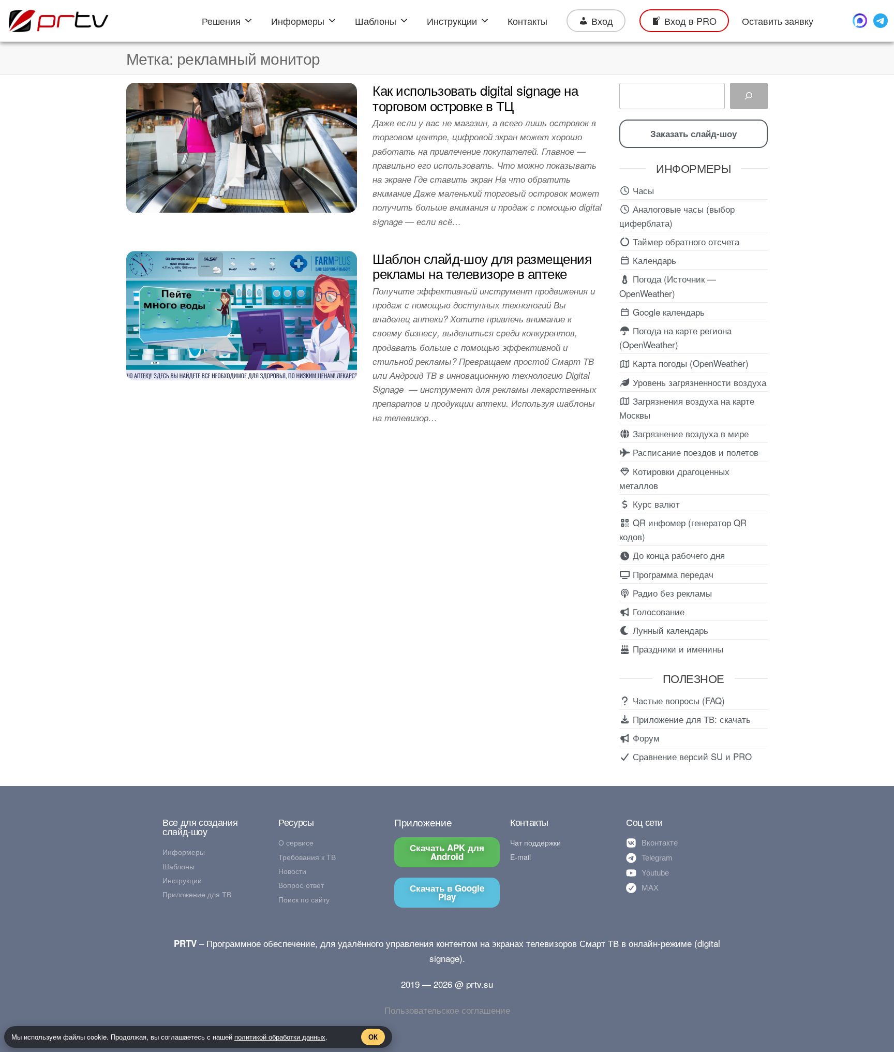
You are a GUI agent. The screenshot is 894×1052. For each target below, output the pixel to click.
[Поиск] (749, 96)
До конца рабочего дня (677, 555)
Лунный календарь (669, 630)
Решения (221, 20)
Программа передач (671, 574)
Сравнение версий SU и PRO (691, 756)
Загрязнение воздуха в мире (689, 433)
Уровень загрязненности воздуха (698, 382)
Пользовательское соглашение (447, 1009)
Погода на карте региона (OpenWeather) (675, 337)
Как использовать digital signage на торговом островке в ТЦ (475, 97)
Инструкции (452, 20)
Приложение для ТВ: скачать (690, 719)
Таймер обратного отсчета (684, 241)
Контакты (527, 20)
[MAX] (860, 20)
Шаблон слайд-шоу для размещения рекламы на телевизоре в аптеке (482, 265)
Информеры (297, 20)
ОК (373, 1037)
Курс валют (655, 503)
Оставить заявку (777, 20)
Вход (602, 20)
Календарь (653, 260)
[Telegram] (880, 20)
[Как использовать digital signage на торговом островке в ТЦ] (241, 146)
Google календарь (667, 311)
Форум (645, 737)
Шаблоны (375, 20)
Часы (642, 190)
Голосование (657, 611)
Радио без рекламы (671, 592)
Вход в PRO (690, 20)
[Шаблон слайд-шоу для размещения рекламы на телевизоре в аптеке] (241, 313)
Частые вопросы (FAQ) (677, 700)
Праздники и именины (676, 648)
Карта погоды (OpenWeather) (689, 363)
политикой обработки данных (279, 1037)
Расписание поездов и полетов (694, 452)
